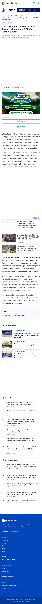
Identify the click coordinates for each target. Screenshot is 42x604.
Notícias (9, 15)
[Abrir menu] (33, 3)
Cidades (4, 591)
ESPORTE (7, 315)
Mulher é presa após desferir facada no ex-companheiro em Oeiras (22, 431)
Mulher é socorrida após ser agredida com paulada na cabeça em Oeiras (21, 412)
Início (3, 15)
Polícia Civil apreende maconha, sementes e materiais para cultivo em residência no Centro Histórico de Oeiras (22, 421)
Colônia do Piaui (18, 15)
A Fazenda (5, 540)
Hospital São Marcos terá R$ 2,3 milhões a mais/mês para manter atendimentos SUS (21, 476)
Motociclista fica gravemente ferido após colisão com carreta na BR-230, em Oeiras (21, 439)
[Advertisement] (21, 62)
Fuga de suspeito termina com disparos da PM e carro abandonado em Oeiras (21, 403)
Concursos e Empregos (8, 559)
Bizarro (4, 548)
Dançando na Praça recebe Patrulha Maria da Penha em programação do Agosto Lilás (26, 335)
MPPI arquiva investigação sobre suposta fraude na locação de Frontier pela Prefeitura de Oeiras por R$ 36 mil (22, 467)
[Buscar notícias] (38, 3)
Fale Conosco (5, 571)
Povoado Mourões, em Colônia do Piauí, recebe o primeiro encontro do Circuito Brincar (26, 356)
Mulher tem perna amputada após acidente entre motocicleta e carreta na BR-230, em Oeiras (22, 449)
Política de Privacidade (8, 576)
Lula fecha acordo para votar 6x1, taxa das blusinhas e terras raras (22, 502)
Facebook (5, 531)
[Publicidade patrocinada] (21, 10)
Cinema (4, 556)
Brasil (3, 551)
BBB (3, 545)
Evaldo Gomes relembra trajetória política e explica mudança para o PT (22, 485)
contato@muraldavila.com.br (10, 585)
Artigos (4, 543)
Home (3, 568)
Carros (3, 554)
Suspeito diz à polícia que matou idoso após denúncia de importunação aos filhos (22, 493)
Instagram (15, 531)
